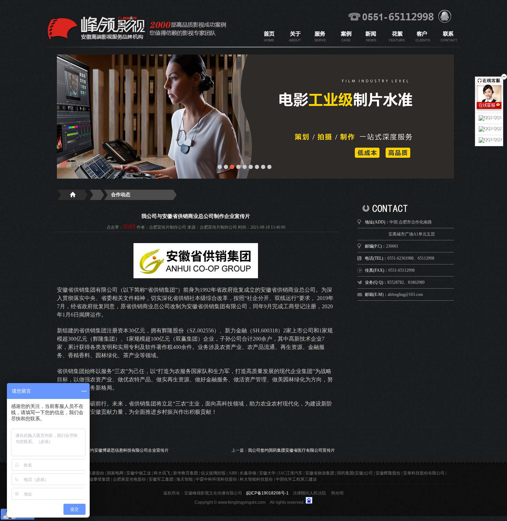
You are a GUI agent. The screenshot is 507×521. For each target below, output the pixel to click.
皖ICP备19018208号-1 (267, 493)
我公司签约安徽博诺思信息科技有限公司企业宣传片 (121, 450)
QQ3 (497, 139)
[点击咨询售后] (489, 112)
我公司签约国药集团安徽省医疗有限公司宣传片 (291, 450)
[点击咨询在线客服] (489, 105)
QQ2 (497, 128)
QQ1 (497, 117)
